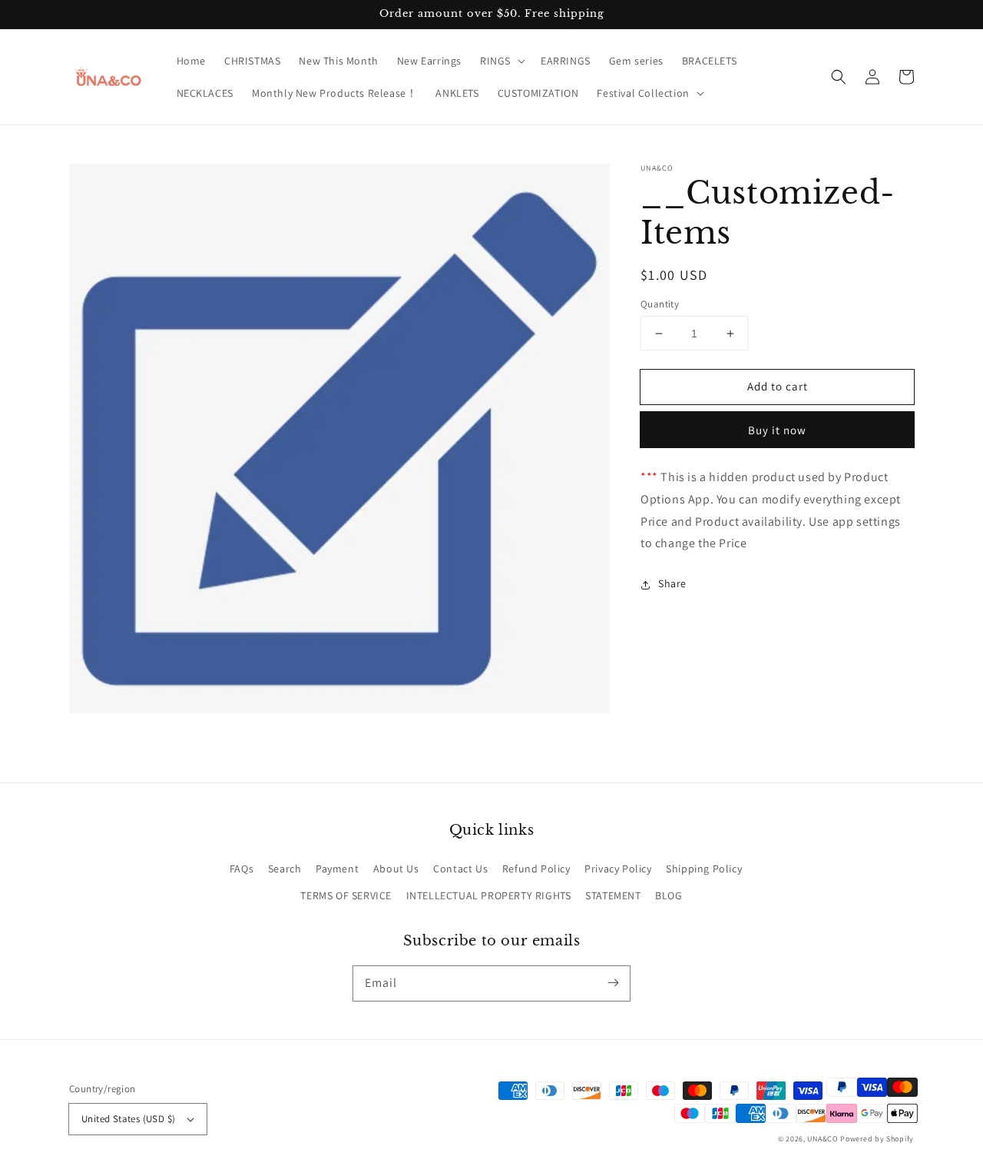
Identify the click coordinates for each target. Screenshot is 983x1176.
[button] (501, 61)
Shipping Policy (704, 868)
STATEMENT (612, 895)
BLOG (668, 895)
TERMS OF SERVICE (346, 895)
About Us (396, 868)
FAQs (241, 868)
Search (285, 868)
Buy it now (777, 431)
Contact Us (460, 868)
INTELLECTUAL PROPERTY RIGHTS (488, 895)
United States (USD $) (128, 1118)
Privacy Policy (617, 868)
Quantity (659, 304)
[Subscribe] (613, 983)
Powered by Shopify (877, 1139)
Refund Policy (536, 868)
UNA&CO (822, 1139)
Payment (337, 868)
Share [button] (672, 584)
